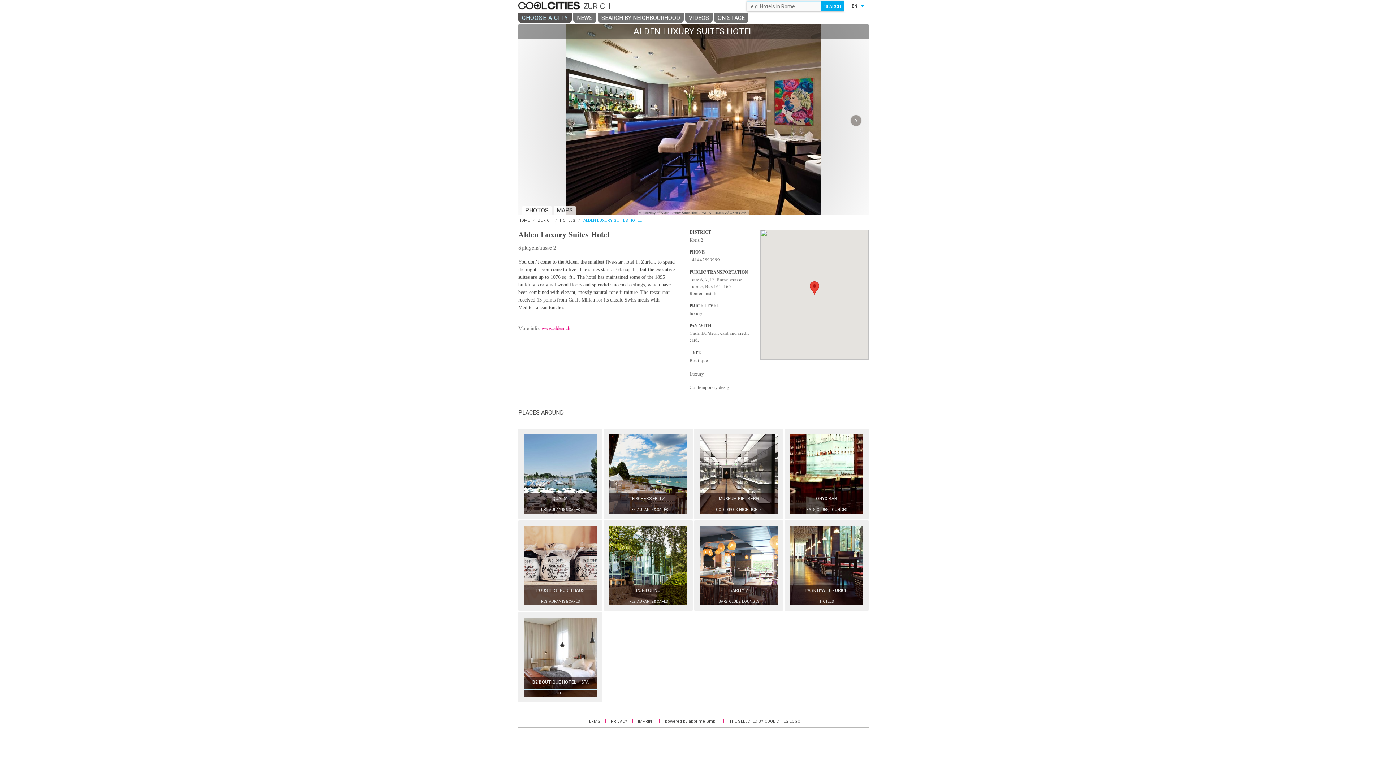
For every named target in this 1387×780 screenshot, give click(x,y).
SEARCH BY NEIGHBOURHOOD (640, 17)
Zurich (545, 220)
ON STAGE (731, 17)
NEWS (585, 17)
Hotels (567, 220)
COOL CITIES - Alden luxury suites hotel (550, 6)
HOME (524, 220)
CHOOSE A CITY (545, 17)
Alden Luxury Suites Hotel (612, 220)
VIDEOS (699, 17)
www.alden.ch (555, 328)
